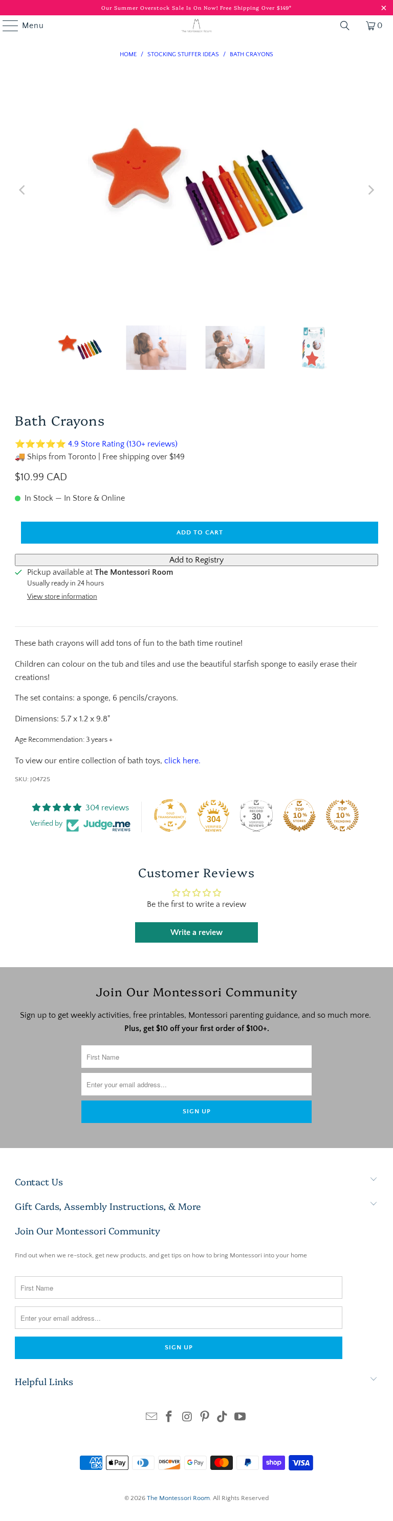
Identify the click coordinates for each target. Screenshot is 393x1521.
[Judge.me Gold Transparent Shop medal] (170, 815)
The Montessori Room (178, 1498)
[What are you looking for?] (345, 25)
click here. (182, 760)
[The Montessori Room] (196, 25)
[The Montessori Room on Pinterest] (205, 1418)
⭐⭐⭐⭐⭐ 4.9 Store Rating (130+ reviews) (96, 444)
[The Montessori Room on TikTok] (222, 1418)
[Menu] (5, 25)
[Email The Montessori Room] (151, 1418)
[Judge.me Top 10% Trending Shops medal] (342, 815)
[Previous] (22, 190)
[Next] (370, 190)
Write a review (196, 932)
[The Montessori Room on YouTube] (240, 1418)
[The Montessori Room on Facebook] (169, 1418)
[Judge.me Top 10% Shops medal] (299, 815)
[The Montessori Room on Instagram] (187, 1418)
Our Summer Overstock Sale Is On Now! (160, 7)
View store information (62, 597)
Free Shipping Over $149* (256, 7)
